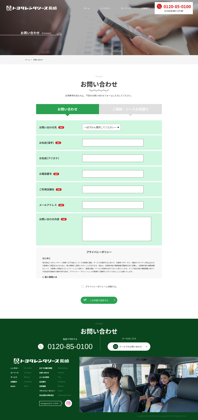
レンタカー (105, 8)
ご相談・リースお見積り (130, 109)
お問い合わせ (67, 109)
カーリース (126, 8)
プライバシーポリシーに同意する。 (101, 286)
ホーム (87, 8)
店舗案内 (145, 8)
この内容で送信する (99, 300)
